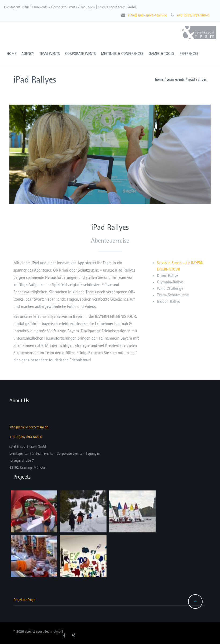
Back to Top (195, 601)
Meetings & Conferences (122, 53)
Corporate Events (80, 53)
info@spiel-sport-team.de (147, 15)
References (188, 53)
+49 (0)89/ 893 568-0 (193, 15)
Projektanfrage (24, 599)
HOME (11, 53)
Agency (27, 53)
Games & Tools (161, 53)
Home (159, 79)
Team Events (49, 53)
